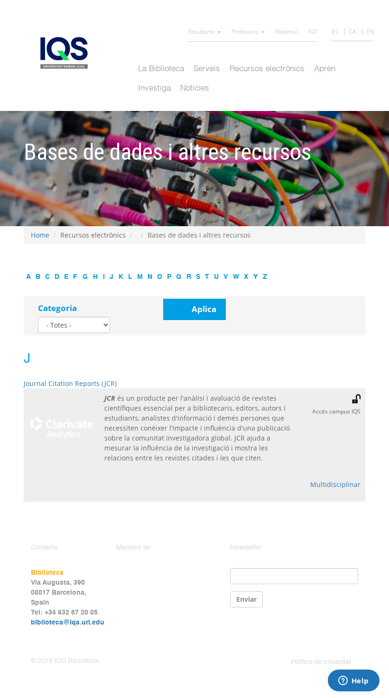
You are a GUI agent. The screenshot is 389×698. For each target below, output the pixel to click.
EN (370, 32)
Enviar (246, 599)
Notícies (194, 88)
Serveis (207, 69)
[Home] (67, 53)
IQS (312, 32)
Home (40, 234)
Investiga (154, 88)
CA (352, 32)
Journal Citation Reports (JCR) (70, 383)
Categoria (57, 308)
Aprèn (324, 69)
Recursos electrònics (267, 69)
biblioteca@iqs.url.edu (67, 622)
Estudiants (202, 32)
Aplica (204, 308)
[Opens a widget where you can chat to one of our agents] (353, 681)
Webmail (286, 32)
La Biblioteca (161, 69)
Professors (246, 32)
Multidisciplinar (335, 484)
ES (335, 32)
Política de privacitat (321, 662)
